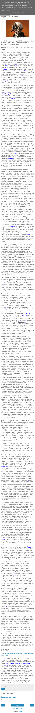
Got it (22, 13)
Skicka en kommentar (8, 697)
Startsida (17, 705)
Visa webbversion (17, 708)
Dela (3, 689)
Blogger (20, 711)
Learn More (15, 13)
